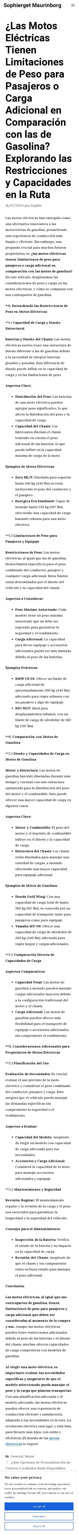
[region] (39, 1503)
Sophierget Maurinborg (32, 5)
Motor (29, 1456)
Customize (39, 1516)
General (17, 1456)
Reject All (39, 1526)
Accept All (39, 1506)
